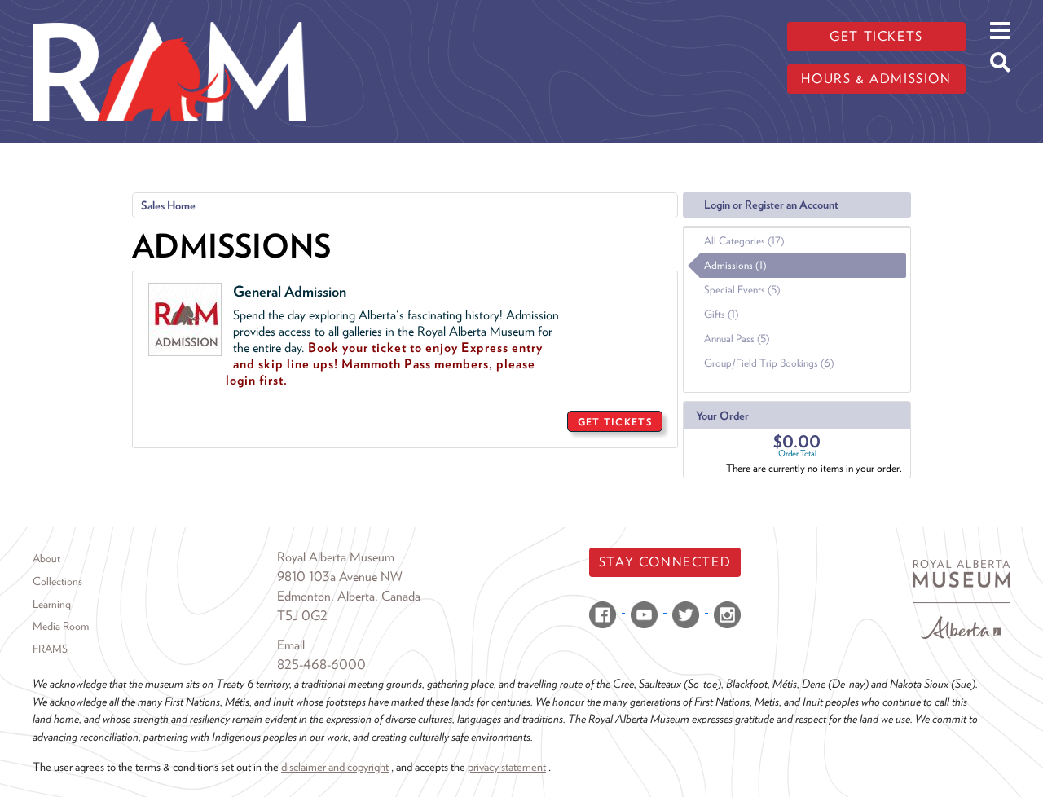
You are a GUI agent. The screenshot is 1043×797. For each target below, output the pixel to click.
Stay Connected (665, 562)
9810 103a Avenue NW (340, 576)
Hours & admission (876, 78)
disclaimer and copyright (335, 766)
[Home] (169, 12)
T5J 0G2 (302, 615)
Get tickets (876, 36)
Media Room (61, 625)
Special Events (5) (742, 290)
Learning (52, 603)
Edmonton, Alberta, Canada (348, 596)
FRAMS (50, 648)
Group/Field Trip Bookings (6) (769, 363)
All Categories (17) (744, 241)
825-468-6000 (321, 664)
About (46, 558)
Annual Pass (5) (736, 338)
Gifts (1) (721, 314)
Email (291, 645)
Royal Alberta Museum (335, 557)
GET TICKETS (615, 422)
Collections (57, 581)
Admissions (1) (735, 265)
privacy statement (507, 766)
